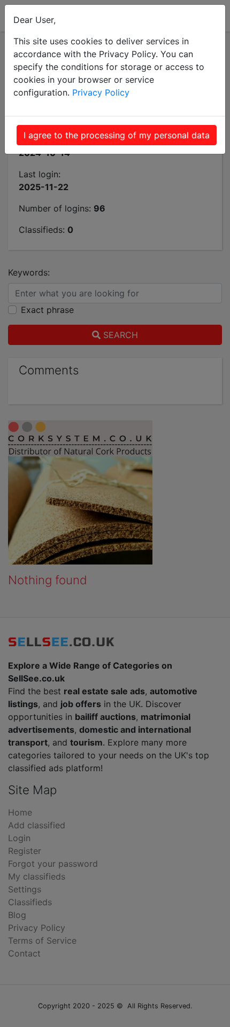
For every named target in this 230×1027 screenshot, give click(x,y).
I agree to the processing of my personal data (117, 135)
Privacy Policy (100, 92)
